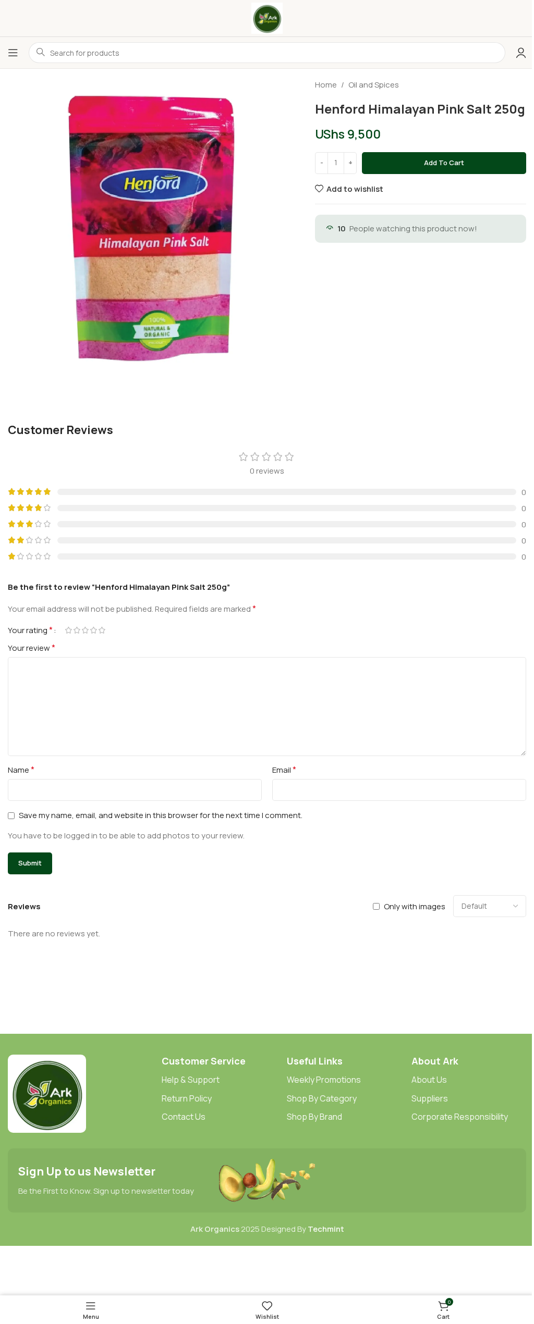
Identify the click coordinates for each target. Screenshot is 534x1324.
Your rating (30, 630)
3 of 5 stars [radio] (85, 630)
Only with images (414, 906)
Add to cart (444, 162)
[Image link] (47, 1092)
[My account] (521, 52)
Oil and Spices (373, 84)
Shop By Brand (314, 1116)
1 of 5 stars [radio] (68, 630)
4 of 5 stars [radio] (93, 630)
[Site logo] (267, 17)
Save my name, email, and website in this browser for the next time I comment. (160, 815)
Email (284, 769)
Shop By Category (322, 1098)
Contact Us (183, 1116)
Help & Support (191, 1079)
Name (21, 769)
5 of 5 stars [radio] (102, 630)
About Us (429, 1079)
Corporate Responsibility (459, 1116)
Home (326, 84)
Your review (31, 647)
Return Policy (187, 1098)
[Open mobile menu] (13, 52)
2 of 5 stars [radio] (76, 630)
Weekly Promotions (324, 1079)
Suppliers (429, 1098)
